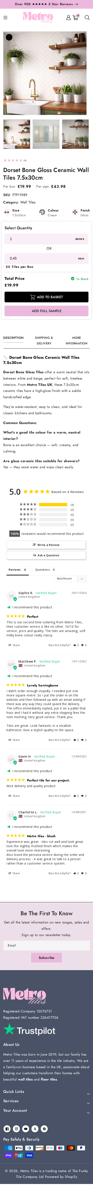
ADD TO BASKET (50, 297)
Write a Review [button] (48, 545)
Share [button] (16, 645)
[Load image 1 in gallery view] (16, 134)
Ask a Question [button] (48, 555)
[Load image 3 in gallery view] (75, 134)
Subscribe (47, 957)
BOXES (79, 239)
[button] (45, 5)
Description (13, 338)
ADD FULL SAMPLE (46, 310)
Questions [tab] (42, 569)
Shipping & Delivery (44, 341)
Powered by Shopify (61, 1176)
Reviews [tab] (15, 569)
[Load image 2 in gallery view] (45, 134)
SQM (81, 258)
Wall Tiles (27, 202)
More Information (77, 341)
